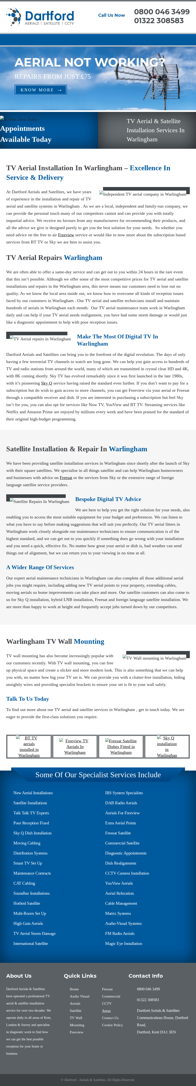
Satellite (76, 1011)
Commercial (111, 996)
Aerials (75, 1003)
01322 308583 (159, 20)
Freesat (66, 477)
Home (74, 989)
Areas (106, 1011)
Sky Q (46, 383)
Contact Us (110, 1018)
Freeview (66, 234)
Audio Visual (79, 996)
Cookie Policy (112, 1025)
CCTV (107, 1003)
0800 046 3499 (162, 11)
